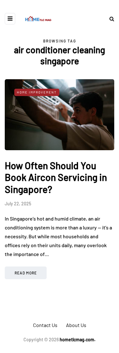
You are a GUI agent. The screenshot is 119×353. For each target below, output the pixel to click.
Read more (26, 273)
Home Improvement (37, 92)
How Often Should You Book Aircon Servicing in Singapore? (56, 177)
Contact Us (45, 325)
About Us (76, 325)
